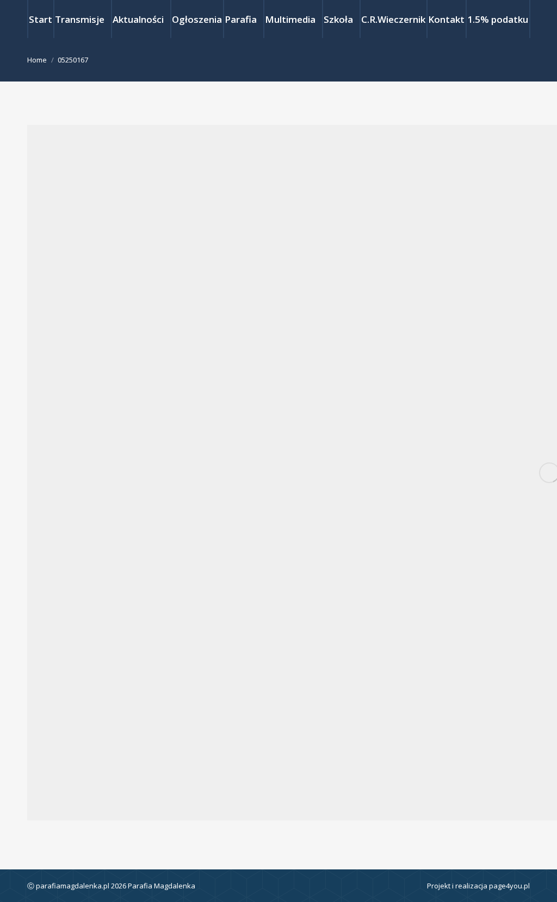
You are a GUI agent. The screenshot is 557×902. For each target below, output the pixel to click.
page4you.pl (509, 886)
